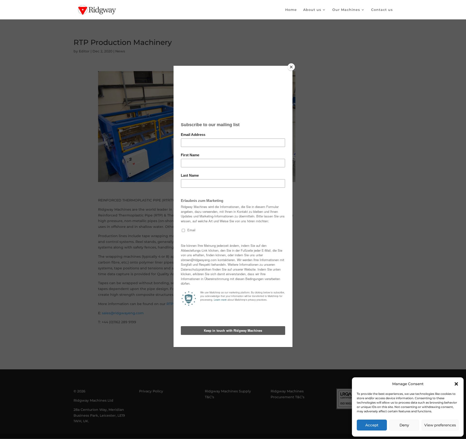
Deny (404, 425)
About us (312, 10)
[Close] (291, 67)
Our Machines (346, 10)
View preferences (440, 425)
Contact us (382, 10)
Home (291, 10)
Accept (371, 425)
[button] (456, 383)
